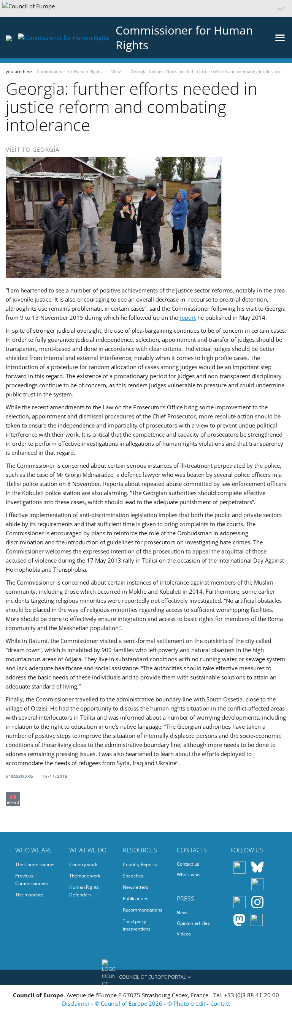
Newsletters (135, 887)
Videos (184, 934)
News (183, 912)
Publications (135, 898)
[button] (146, 8)
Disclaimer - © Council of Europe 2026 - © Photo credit (134, 1003)
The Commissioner (35, 864)
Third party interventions (137, 925)
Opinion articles (193, 923)
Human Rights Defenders (84, 891)
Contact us (188, 864)
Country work (83, 864)
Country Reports (140, 864)
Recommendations (142, 910)
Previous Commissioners (31, 880)
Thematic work (84, 876)
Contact (220, 1003)
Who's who (188, 874)
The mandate (29, 894)
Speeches (133, 876)
